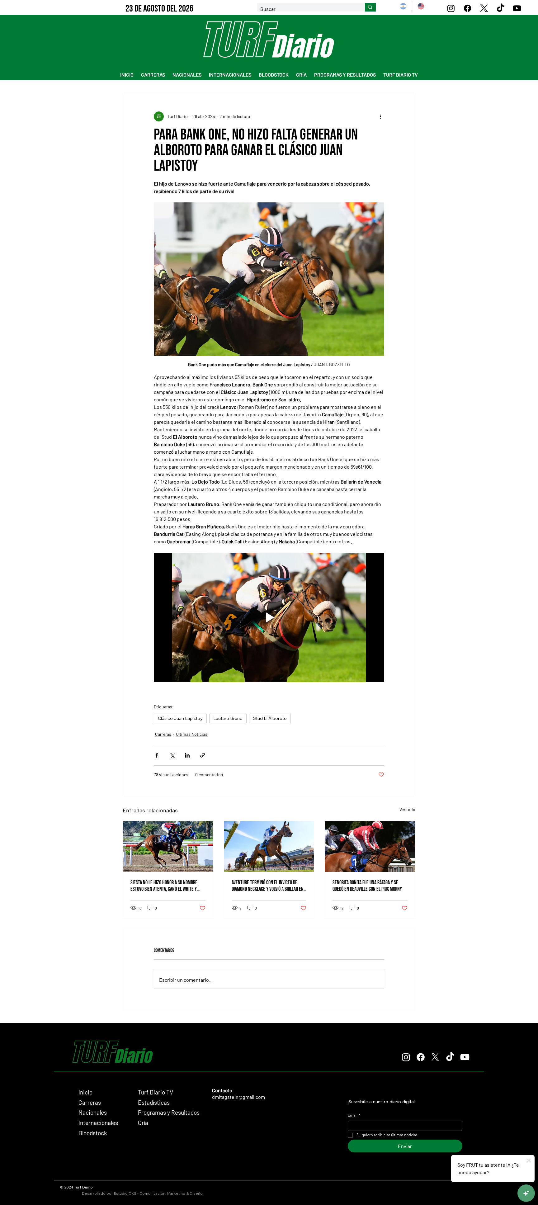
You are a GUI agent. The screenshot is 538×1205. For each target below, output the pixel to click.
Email (354, 1116)
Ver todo (407, 809)
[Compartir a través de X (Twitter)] (172, 755)
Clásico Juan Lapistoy (180, 718)
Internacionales (98, 1122)
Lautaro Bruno (228, 718)
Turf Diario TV (155, 1092)
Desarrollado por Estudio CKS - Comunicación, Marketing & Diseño (142, 1193)
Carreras (163, 734)
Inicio (85, 1092)
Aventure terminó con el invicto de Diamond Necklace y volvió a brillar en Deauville (268, 885)
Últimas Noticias (191, 734)
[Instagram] (451, 8)
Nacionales (92, 1112)
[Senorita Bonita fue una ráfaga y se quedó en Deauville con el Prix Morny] (370, 846)
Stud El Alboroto (270, 718)
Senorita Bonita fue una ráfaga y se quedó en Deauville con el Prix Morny (367, 885)
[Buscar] (370, 7)
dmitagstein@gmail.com (238, 1097)
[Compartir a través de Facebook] (157, 755)
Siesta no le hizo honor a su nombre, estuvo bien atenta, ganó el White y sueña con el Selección (164, 885)
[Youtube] (517, 8)
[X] (484, 8)
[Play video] (269, 617)
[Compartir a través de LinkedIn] (187, 755)
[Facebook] (467, 8)
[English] (421, 6)
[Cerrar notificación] (528, 1161)
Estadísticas (154, 1102)
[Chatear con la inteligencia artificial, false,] (526, 1193)
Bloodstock (92, 1132)
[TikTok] (500, 8)
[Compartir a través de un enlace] (202, 755)
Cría (143, 1122)
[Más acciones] (380, 116)
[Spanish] (403, 6)
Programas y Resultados (169, 1112)
